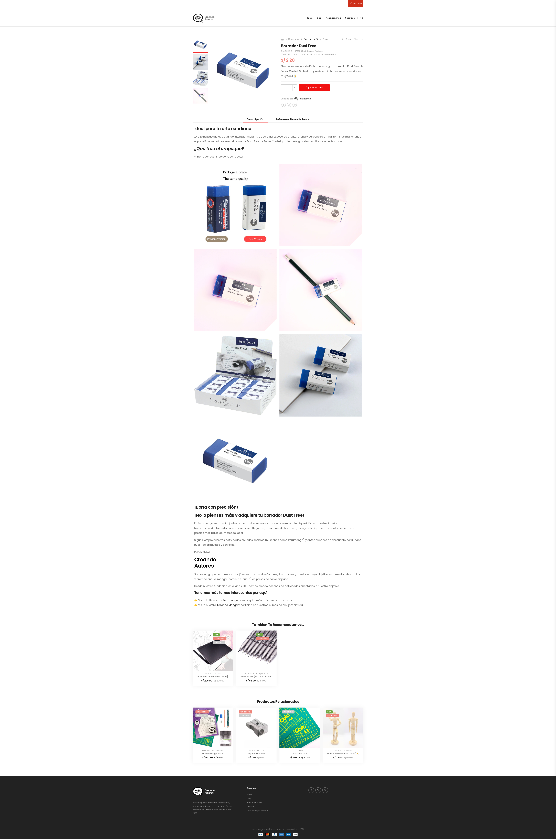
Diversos (293, 39)
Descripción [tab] (255, 119)
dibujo (310, 54)
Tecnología (216, 674)
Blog (319, 18)
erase (320, 54)
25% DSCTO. (219, 638)
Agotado (218, 642)
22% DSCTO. (332, 715)
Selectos (264, 674)
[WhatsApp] (294, 105)
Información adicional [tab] (293, 119)
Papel (213, 751)
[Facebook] (283, 105)
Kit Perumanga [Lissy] (212, 753)
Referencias (347, 751)
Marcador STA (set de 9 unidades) (257, 676)
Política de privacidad (257, 810)
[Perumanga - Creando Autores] (204, 18)
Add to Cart (316, 87)
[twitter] (318, 790)
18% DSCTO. (202, 712)
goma (327, 54)
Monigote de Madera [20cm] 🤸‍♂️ (343, 753)
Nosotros (350, 18)
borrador (303, 54)
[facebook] (311, 790)
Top (216, 635)
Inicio (310, 18)
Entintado (256, 674)
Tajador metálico (256, 753)
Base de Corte (300, 753)
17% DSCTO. (245, 712)
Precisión (319, 51)
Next (357, 39)
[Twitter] (289, 105)
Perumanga (304, 98)
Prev (347, 39)
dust (316, 54)
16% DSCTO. (263, 638)
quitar (333, 54)
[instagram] (325, 790)
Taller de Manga (227, 605)
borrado (294, 54)
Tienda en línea (333, 18)
